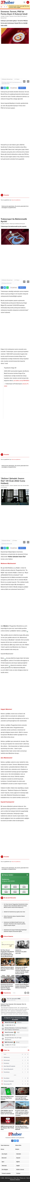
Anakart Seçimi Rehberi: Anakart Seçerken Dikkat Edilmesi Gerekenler (22, 986)
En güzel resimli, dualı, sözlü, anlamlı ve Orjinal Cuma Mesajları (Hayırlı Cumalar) (22, 1113)
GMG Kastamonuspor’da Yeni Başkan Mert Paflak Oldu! (7, 1128)
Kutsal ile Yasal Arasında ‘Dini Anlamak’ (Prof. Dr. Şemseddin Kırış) (13, 1004)
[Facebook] (12, 1141)
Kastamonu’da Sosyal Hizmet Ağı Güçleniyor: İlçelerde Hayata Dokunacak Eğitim (7, 987)
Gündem (7, 16)
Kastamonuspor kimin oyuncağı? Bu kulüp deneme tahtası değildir (19, 6)
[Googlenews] (18, 1141)
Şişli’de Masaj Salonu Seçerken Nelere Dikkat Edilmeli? (21, 1128)
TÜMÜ (14, 992)
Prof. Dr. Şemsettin (13, 998)
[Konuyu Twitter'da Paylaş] (5, 88)
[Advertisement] (15, 61)
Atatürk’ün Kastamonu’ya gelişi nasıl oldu (20, 951)
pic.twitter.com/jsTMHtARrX (21, 380)
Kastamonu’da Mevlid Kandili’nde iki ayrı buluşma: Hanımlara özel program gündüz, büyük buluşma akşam (22, 970)
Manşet (8, 79)
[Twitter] (15, 1141)
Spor (11, 79)
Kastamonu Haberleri (15, 1179)
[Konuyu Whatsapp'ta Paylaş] (7, 88)
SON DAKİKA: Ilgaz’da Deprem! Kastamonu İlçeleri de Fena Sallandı (7, 1112)
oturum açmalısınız (16, 200)
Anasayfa (2, 16)
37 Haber (17, 79)
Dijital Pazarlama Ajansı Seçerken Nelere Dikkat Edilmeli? (7, 969)
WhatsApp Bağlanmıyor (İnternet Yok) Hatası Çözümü (7, 1098)
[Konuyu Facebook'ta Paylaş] (2, 88)
